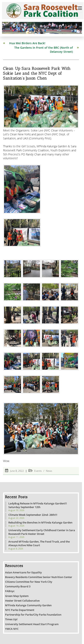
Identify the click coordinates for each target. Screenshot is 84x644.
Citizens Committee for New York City (28, 582)
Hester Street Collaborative (22, 600)
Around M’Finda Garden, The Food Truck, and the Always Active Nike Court (39, 543)
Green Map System (17, 596)
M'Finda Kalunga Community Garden (28, 605)
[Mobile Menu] (80, 8)
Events (38, 471)
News (49, 471)
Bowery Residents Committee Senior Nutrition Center (38, 577)
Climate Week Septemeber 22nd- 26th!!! (32, 515)
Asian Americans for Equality (23, 572)
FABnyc (9, 591)
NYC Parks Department (19, 610)
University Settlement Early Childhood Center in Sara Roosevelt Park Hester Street (41, 532)
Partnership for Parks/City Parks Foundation (33, 614)
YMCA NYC (12, 629)
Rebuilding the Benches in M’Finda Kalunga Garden (40, 522)
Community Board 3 (17, 586)
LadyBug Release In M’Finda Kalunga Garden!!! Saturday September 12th (37, 505)
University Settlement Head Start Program (32, 624)
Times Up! (11, 619)
